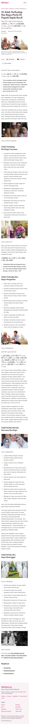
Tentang (3, 696)
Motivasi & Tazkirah (6, 711)
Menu (25, 2)
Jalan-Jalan (18, 711)
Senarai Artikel (23, 696)
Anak (2, 707)
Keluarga (11, 8)
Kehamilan (18, 707)
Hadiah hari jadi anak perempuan (13, 657)
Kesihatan (3, 709)
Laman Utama (4, 8)
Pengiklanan (15, 696)
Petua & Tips (18, 709)
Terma (2, 698)
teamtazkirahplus (9, 673)
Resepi (3, 704)
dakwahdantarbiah (9, 670)
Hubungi (9, 696)
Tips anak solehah (10, 655)
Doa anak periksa (21, 655)
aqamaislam (7, 668)
